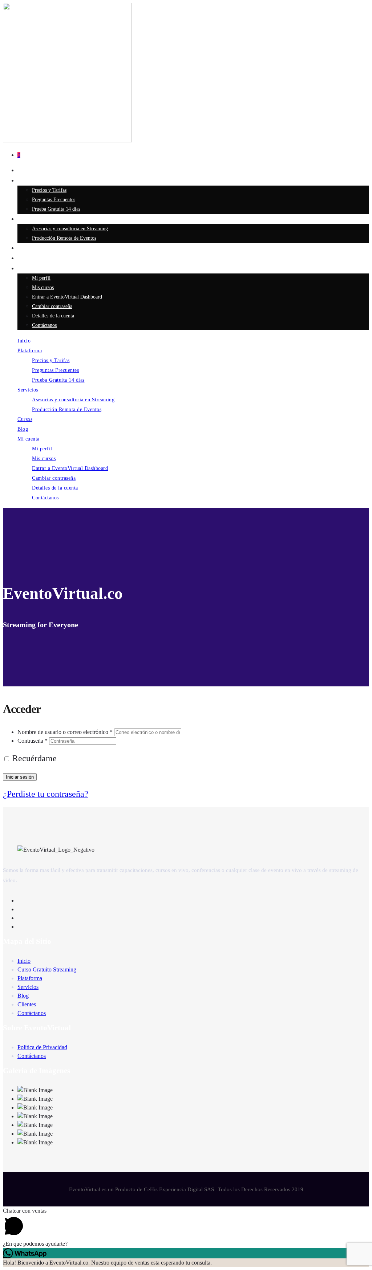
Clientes (26, 1004)
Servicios (27, 219)
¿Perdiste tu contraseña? (45, 794)
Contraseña (32, 741)
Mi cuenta (28, 268)
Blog (22, 258)
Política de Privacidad (42, 1047)
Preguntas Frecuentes (53, 199)
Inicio (24, 170)
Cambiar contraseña (52, 306)
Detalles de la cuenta (53, 315)
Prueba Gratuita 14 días (56, 209)
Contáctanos (44, 325)
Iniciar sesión (20, 777)
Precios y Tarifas (49, 190)
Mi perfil (41, 278)
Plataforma (29, 180)
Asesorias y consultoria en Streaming (70, 228)
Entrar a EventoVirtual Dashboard (67, 297)
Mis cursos (43, 287)
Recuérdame (33, 758)
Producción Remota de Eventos (64, 238)
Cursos (25, 248)
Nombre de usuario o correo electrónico (65, 732)
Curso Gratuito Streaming (46, 969)
